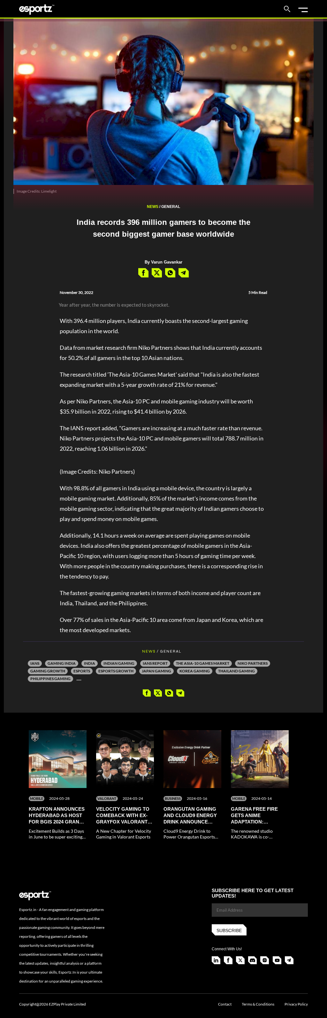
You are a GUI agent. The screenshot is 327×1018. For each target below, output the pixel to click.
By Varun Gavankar (163, 262)
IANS (34, 663)
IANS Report (155, 663)
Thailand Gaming (236, 671)
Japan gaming (156, 671)
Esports (81, 671)
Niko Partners (253, 663)
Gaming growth (47, 671)
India (89, 663)
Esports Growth (115, 671)
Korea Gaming (194, 671)
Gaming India (62, 663)
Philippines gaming (50, 678)
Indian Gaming (118, 663)
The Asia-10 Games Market (202, 663)
